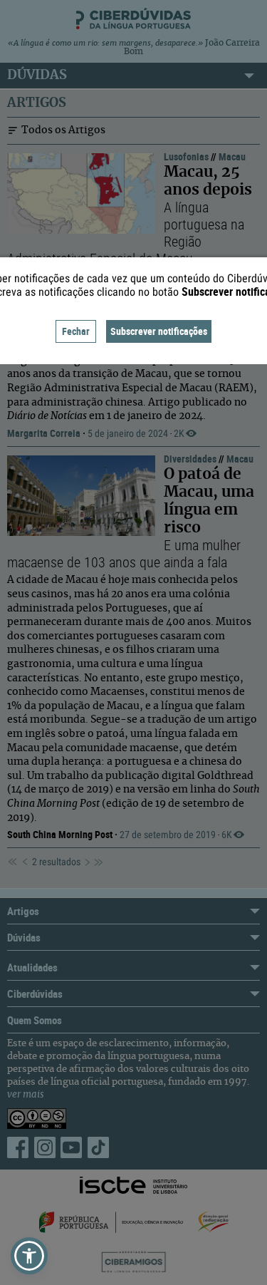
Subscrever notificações (158, 331)
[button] (29, 1256)
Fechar (76, 331)
